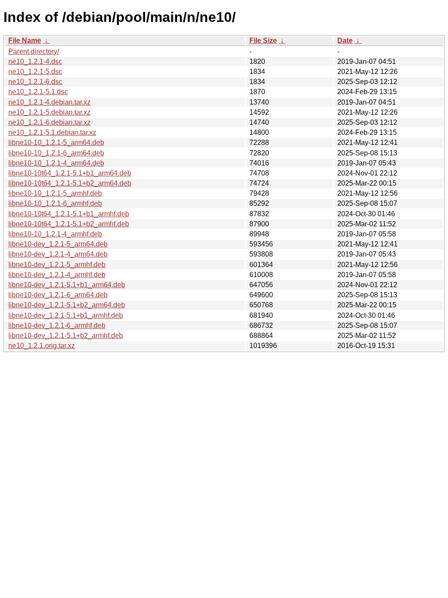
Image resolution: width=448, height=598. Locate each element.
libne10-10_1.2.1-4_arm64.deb (56, 163)
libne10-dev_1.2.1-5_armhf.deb (56, 264)
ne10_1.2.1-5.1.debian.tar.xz (52, 132)
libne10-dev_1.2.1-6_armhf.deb (56, 325)
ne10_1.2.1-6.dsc (35, 81)
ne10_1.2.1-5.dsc (35, 71)
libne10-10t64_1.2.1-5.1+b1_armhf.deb (68, 214)
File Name (24, 40)
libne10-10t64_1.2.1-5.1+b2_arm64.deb (69, 183)
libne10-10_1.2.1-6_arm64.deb (56, 153)
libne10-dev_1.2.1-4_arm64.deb (58, 254)
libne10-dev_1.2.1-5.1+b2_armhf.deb (65, 335)
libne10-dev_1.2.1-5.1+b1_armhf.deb (65, 315)
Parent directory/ (33, 51)
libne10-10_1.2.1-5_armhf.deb (55, 193)
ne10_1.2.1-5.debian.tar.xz (49, 112)
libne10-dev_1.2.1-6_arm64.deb (58, 295)
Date (345, 40)
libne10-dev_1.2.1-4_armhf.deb (56, 274)
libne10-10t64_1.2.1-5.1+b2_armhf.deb (68, 224)
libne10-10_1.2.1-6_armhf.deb (55, 203)
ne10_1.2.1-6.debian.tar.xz (49, 122)
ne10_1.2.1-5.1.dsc (38, 91)
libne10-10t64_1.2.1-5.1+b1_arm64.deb (69, 173)
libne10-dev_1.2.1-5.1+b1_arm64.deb (66, 284)
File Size (263, 40)
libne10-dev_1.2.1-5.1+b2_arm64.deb (66, 305)
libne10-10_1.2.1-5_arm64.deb (56, 142)
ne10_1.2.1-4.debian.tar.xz (49, 102)
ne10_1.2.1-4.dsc (35, 61)
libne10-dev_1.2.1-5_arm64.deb (58, 244)
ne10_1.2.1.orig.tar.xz (41, 345)
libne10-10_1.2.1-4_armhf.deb (55, 234)
